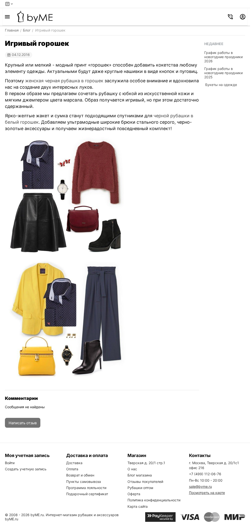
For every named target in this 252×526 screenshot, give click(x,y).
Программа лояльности (86, 488)
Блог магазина (139, 475)
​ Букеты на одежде (220, 85)
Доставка (74, 463)
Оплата (72, 469)
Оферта (133, 494)
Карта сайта (137, 506)
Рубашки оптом (140, 488)
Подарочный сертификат (87, 494)
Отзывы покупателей (145, 481)
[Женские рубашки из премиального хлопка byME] (35, 16)
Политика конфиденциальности (153, 500)
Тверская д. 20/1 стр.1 (146, 463)
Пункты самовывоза (83, 481)
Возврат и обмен (80, 475)
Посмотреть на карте (207, 493)
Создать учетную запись (26, 469)
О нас (132, 469)
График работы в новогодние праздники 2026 (223, 57)
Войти (10, 463)
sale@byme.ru (200, 486)
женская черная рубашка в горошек (64, 80)
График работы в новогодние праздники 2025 (223, 73)
